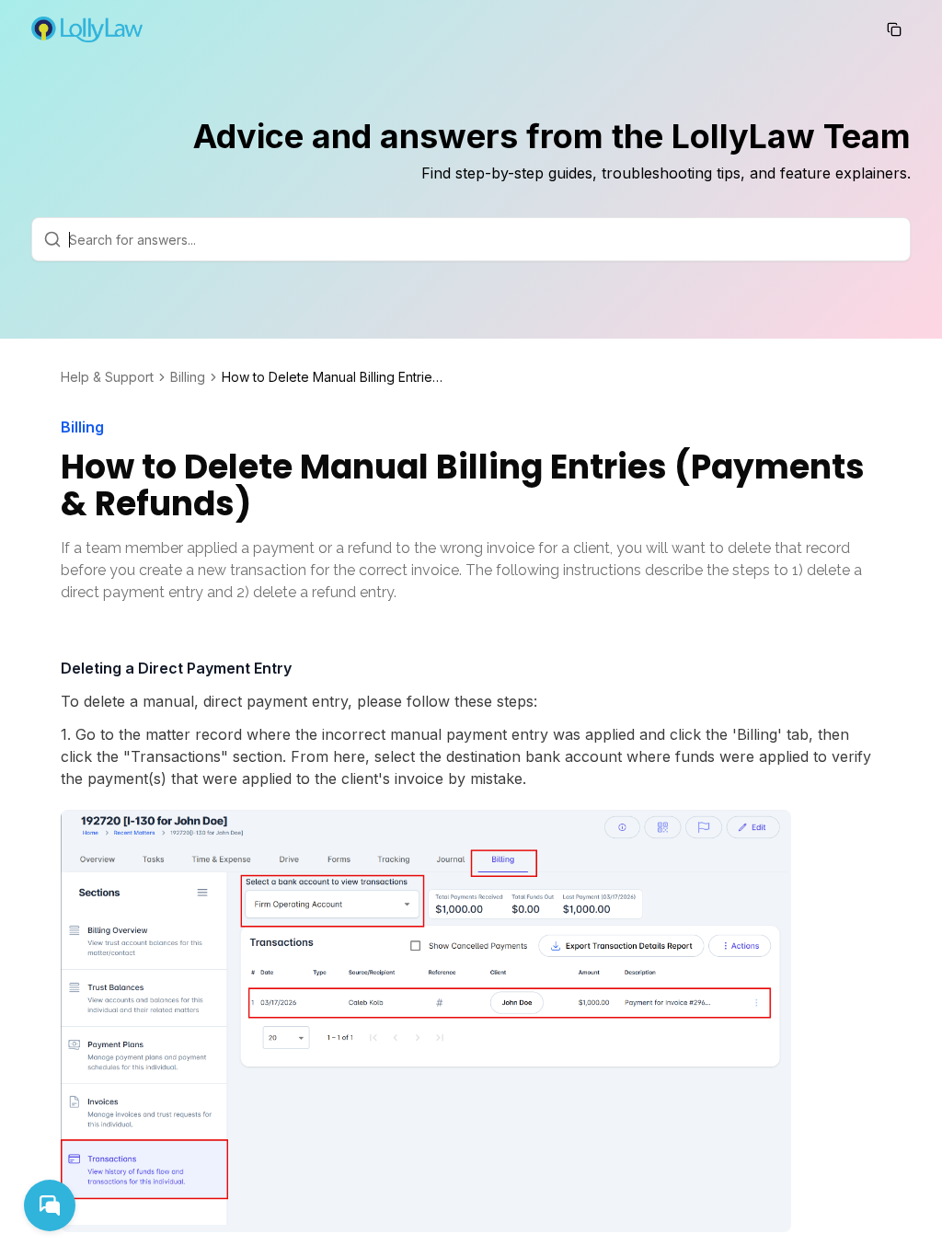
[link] (332, 377)
